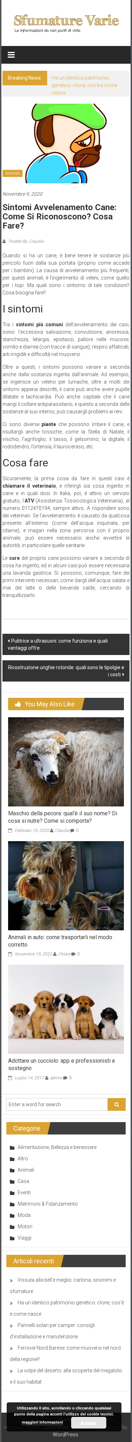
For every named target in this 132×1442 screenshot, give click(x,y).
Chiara (64, 954)
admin (56, 1077)
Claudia (62, 830)
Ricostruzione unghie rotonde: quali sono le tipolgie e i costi (66, 671)
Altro (23, 1158)
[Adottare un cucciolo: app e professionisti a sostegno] (66, 1009)
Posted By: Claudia (25, 241)
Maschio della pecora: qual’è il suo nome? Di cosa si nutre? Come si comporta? (62, 817)
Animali (12, 173)
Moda (24, 1215)
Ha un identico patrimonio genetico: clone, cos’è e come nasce (84, 85)
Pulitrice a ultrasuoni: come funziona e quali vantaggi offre (58, 644)
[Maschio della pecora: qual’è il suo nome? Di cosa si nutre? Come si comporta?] (66, 761)
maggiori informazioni (42, 1422)
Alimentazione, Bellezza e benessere (57, 1147)
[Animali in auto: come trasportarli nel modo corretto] (66, 885)
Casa (23, 1181)
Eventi (24, 1192)
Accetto (88, 1423)
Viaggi (24, 1238)
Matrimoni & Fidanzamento (48, 1204)
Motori (25, 1226)
